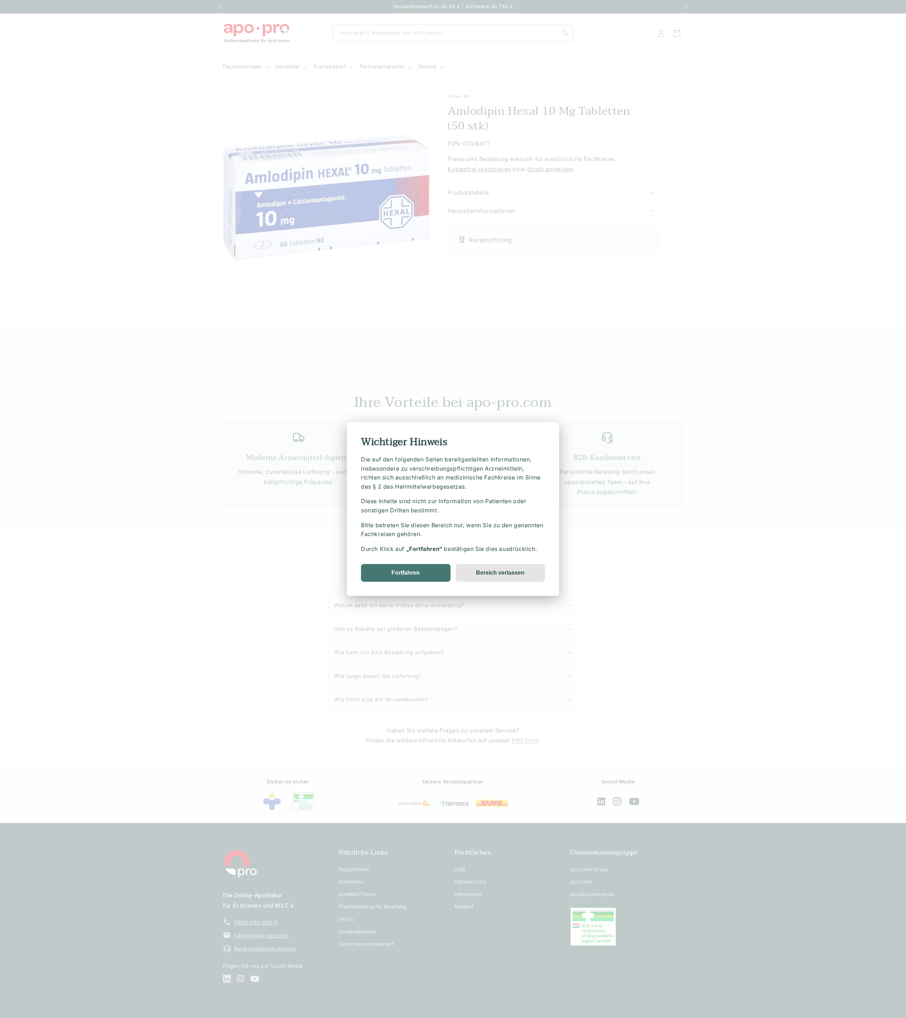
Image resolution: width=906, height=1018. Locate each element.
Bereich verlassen (500, 573)
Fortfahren (405, 573)
